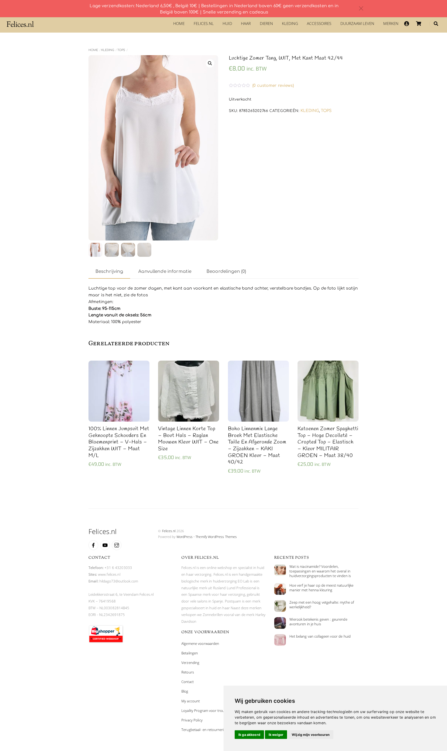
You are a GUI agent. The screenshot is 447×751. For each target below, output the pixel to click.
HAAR (246, 23)
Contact (187, 681)
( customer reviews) (273, 86)
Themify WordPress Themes (216, 536)
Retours (187, 672)
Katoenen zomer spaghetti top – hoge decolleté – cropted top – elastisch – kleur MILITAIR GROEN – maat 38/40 (328, 442)
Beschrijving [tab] (109, 271)
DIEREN (266, 23)
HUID (227, 23)
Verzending (190, 662)
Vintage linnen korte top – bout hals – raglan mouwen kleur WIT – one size (188, 439)
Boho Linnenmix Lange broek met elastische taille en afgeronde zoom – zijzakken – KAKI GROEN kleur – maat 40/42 (257, 446)
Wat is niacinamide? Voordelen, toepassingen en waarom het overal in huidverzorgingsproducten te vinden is (320, 571)
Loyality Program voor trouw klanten (210, 710)
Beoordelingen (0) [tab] (226, 271)
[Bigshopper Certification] (105, 641)
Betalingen (189, 653)
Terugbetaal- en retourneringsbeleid (210, 729)
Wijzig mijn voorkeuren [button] (311, 735)
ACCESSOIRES (319, 23)
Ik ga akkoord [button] (249, 735)
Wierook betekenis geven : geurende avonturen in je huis (318, 621)
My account (190, 701)
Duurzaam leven (357, 23)
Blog (184, 691)
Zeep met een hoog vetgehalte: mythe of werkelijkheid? (321, 604)
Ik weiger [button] (276, 735)
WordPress (184, 536)
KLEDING (290, 23)
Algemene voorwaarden (200, 643)
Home (179, 23)
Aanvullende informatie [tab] (164, 271)
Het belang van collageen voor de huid (320, 636)
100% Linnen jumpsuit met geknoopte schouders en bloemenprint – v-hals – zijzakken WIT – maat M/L (118, 442)
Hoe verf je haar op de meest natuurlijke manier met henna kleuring (321, 587)
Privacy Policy (192, 720)
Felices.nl (204, 23)
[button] (210, 63)
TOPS (121, 50)
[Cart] (418, 23)
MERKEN (391, 23)
